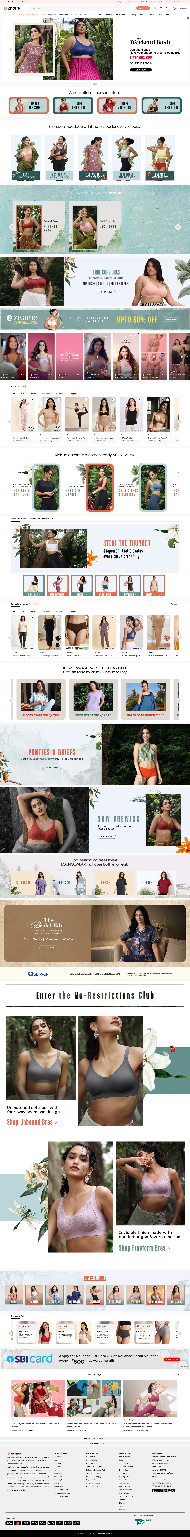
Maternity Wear (59, 1480)
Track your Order (92, 1473)
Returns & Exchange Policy (96, 1470)
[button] (124, 8)
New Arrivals (58, 1457)
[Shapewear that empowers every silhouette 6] (154, 586)
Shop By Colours (125, 1476)
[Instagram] (158, 1486)
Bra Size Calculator (126, 1467)
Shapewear (58, 1473)
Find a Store (123, 1509)
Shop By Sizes (124, 1473)
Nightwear (57, 1463)
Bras (55, 1460)
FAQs (121, 1506)
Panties (56, 1470)
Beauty (56, 1483)
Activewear (58, 1467)
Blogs (119, 2)
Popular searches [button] (94, 1443)
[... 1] (30, 883)
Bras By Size (123, 1470)
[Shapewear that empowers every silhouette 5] (130, 586)
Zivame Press (124, 1483)
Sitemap (122, 1503)
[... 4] (156, 883)
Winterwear (58, 1476)
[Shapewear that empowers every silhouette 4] (106, 586)
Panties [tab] (33, 393)
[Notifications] (154, 8)
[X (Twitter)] (155, 1486)
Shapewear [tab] (74, 393)
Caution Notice (92, 1486)
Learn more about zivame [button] (94, 1438)
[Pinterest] (161, 1486)
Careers (122, 1500)
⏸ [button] (188, 18)
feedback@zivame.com (166, 1480)
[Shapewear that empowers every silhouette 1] (34, 586)
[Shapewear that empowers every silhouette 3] (82, 586)
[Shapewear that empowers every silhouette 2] (58, 586)
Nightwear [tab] (46, 393)
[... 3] (114, 883)
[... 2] (72, 883)
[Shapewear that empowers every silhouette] (95, 548)
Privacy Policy (91, 1463)
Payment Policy (92, 1480)
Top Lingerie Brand (61, 1496)
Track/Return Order (131, 2)
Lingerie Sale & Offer (61, 1490)
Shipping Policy (92, 1460)
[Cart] (167, 8)
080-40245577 (163, 1473)
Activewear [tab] (60, 393)
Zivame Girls (58, 1486)
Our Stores (154, 2)
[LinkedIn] (170, 1486)
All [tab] (14, 393)
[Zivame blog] (164, 1486)
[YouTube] (167, 1486)
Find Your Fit (123, 1463)
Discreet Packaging (93, 1476)
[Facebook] (153, 1486)
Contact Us (144, 2)
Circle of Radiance (126, 1496)
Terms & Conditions (94, 1467)
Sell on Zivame (166, 2)
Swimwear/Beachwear (62, 1493)
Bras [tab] (22, 393)
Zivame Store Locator (127, 1480)
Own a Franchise (179, 2)
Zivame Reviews (125, 1493)
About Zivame (124, 1457)
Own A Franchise (125, 1490)
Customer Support (93, 1483)
